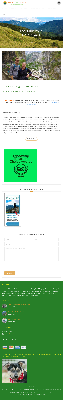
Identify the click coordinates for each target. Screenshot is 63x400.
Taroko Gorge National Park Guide (19, 304)
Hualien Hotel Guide (14, 318)
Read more (31, 138)
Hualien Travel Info (37, 9)
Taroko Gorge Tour (9, 9)
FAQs (3, 14)
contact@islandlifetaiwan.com (13, 333)
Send (11, 272)
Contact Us (52, 9)
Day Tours (23, 9)
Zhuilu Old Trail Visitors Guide (17, 311)
